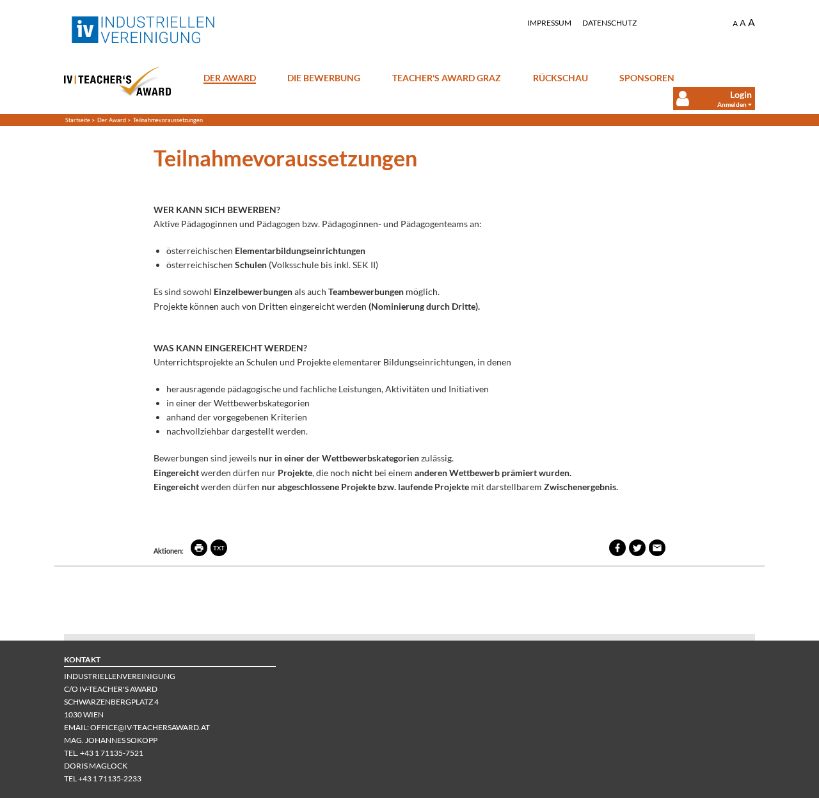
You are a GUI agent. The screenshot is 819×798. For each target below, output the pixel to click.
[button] (706, 99)
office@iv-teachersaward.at (150, 727)
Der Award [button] (229, 77)
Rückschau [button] (560, 77)
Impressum (549, 23)
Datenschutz (609, 23)
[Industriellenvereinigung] (143, 29)
